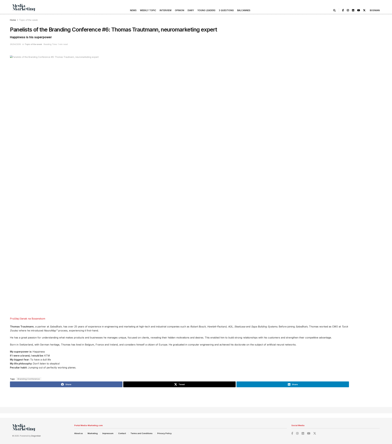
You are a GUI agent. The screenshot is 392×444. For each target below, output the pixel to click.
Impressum (107, 433)
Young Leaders (206, 10)
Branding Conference (29, 379)
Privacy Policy (164, 433)
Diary (191, 10)
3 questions (226, 10)
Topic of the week (28, 20)
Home (13, 20)
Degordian (36, 436)
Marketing (93, 433)
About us (78, 433)
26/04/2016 (15, 44)
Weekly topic (148, 10)
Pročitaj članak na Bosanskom (27, 318)
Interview (166, 10)
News (133, 10)
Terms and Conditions (141, 433)
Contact (122, 433)
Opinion (179, 10)
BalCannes (243, 10)
